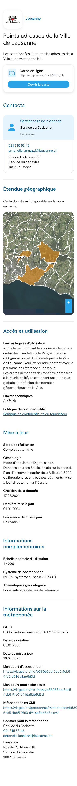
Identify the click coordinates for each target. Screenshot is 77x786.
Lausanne (33, 18)
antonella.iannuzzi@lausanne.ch (32, 150)
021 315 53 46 (19, 145)
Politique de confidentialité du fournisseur (35, 414)
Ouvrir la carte (38, 84)
